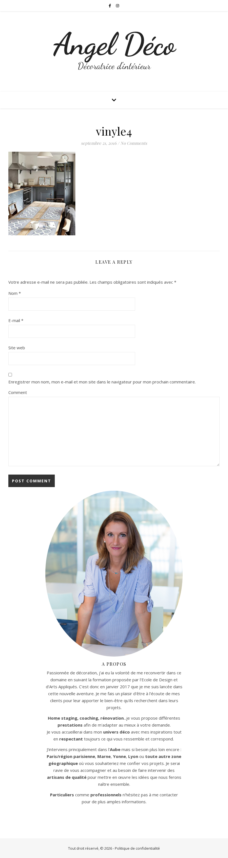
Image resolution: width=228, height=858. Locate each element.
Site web (16, 347)
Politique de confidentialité (137, 848)
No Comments (133, 143)
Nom (14, 293)
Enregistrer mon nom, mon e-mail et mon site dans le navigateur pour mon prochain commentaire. (102, 382)
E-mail (15, 320)
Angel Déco (114, 44)
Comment (17, 392)
